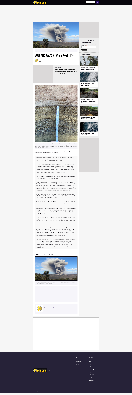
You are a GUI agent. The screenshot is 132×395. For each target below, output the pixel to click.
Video (89, 382)
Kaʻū (90, 366)
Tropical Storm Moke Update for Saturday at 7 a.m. (87, 133)
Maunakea (91, 367)
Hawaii (90, 361)
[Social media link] (44, 307)
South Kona (92, 375)
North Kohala (92, 369)
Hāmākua (91, 363)
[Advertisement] (66, 13)
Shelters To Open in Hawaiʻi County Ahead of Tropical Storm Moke (88, 117)
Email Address (84, 45)
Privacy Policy (78, 361)
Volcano (91, 377)
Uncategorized (91, 380)
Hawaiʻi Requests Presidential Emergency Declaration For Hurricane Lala (88, 101)
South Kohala (92, 374)
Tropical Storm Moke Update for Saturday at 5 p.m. (87, 84)
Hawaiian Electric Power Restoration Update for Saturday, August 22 (88, 68)
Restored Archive (91, 378)
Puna (90, 372)
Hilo (90, 364)
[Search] (97, 2)
